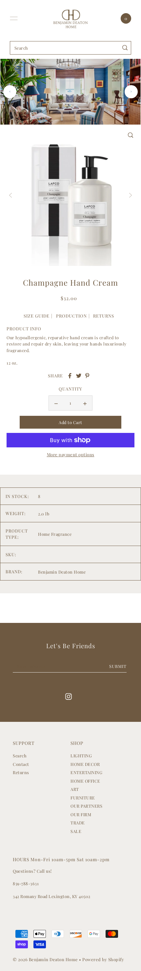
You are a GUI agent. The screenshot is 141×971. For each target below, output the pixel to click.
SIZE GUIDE (37, 316)
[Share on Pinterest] (87, 375)
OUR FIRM (80, 814)
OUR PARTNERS (86, 806)
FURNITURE (82, 797)
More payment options (70, 454)
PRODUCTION (71, 316)
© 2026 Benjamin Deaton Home (46, 959)
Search (20, 755)
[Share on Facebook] (69, 375)
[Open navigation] (14, 18)
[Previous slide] (9, 91)
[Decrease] (56, 403)
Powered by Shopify (103, 959)
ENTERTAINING (86, 772)
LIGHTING (81, 755)
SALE (75, 831)
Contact (21, 764)
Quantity (70, 388)
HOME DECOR (85, 764)
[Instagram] (68, 696)
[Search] (125, 47)
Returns (21, 772)
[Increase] (85, 403)
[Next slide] (131, 91)
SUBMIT (118, 666)
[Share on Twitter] (78, 375)
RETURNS (103, 316)
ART (74, 789)
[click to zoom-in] (130, 135)
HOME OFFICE (85, 781)
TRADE (77, 822)
